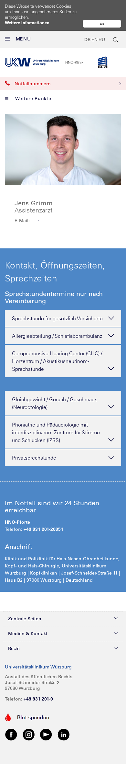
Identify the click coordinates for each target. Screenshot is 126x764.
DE (87, 39)
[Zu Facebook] (11, 734)
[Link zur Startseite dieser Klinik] (93, 62)
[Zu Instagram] (28, 734)
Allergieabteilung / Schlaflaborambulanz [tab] (57, 336)
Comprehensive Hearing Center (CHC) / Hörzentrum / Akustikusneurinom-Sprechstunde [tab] (57, 361)
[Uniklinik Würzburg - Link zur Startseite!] (32, 62)
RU (102, 39)
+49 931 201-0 (38, 699)
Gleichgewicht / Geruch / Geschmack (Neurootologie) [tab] (54, 403)
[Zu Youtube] (46, 734)
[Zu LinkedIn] (63, 734)
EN (94, 39)
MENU (23, 39)
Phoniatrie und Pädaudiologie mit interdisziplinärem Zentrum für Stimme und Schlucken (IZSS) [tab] (56, 432)
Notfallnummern (33, 83)
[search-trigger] (116, 39)
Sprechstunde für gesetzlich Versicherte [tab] (57, 318)
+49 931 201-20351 (43, 529)
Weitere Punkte (33, 98)
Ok (102, 24)
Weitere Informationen (27, 22)
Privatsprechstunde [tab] (34, 457)
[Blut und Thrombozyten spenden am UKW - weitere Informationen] (27, 717)
